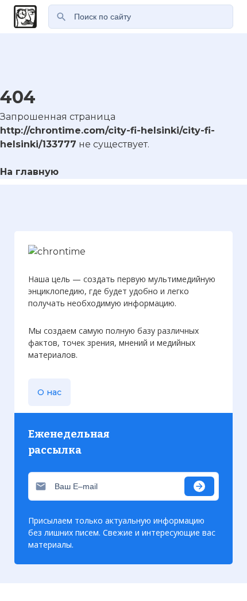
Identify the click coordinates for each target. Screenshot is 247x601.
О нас (49, 392)
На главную (29, 171)
